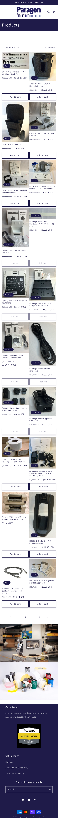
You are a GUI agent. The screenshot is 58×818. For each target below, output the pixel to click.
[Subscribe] (49, 789)
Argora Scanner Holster (11, 144)
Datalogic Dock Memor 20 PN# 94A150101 (14, 251)
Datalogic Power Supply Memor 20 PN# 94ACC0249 (14, 409)
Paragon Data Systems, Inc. (25, 817)
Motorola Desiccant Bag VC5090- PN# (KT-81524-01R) (42, 582)
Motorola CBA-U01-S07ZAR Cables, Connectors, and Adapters (12, 591)
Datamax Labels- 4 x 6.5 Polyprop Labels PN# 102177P (13, 460)
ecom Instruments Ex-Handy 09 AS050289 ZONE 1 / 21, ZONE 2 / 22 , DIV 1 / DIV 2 (42, 473)
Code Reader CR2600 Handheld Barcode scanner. (14, 191)
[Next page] (47, 617)
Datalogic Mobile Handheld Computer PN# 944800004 (13, 356)
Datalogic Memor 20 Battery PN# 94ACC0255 (15, 302)
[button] (3, 12)
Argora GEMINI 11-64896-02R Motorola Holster (40, 85)
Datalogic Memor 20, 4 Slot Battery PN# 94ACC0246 (40, 305)
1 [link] (10, 617)
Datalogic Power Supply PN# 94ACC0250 (40, 420)
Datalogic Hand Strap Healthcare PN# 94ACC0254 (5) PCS (41, 224)
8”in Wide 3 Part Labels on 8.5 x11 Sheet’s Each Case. (14, 73)
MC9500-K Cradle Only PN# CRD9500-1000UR (40, 542)
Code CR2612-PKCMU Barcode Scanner (41, 134)
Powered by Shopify (39, 817)
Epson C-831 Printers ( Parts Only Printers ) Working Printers (15, 518)
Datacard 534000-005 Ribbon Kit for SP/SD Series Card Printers (42, 187)
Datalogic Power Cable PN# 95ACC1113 (40, 370)
